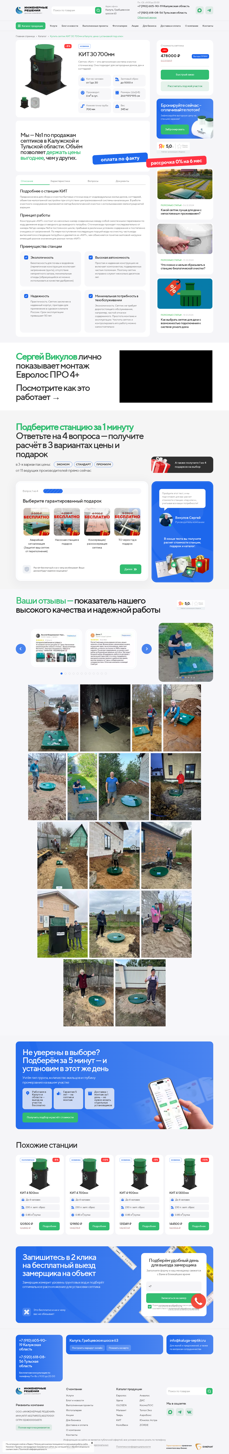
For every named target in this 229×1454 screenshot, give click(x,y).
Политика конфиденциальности (133, 1446)
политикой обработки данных (183, 1308)
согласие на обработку (170, 1305)
